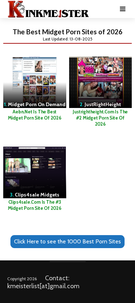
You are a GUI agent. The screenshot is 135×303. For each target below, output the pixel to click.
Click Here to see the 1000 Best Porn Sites (67, 241)
